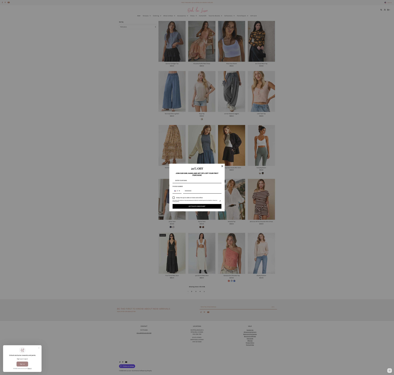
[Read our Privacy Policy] (220, 201)
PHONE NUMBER (178, 186)
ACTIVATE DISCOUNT (197, 206)
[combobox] (177, 191)
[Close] (222, 166)
